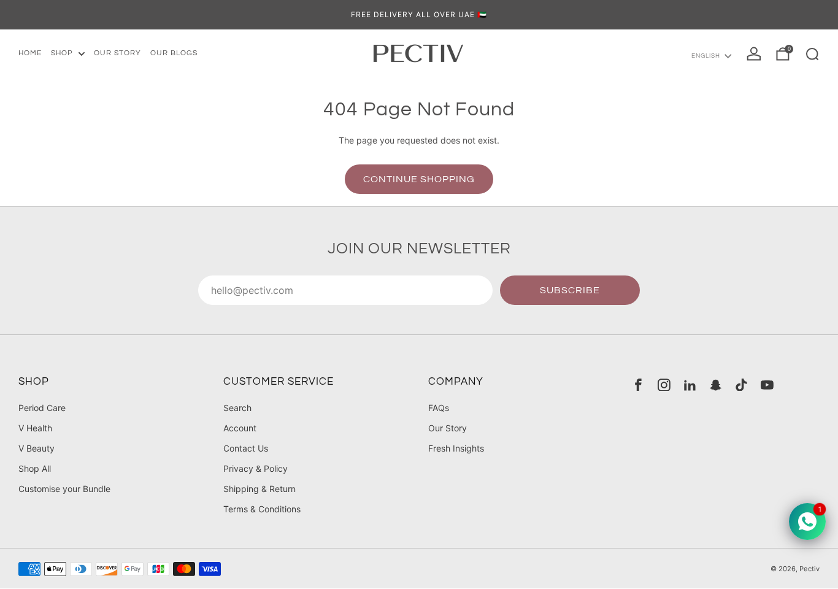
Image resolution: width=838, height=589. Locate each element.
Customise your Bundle (64, 488)
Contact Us (245, 448)
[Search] (812, 54)
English (705, 56)
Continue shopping (419, 179)
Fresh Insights (456, 448)
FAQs (438, 407)
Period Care (42, 407)
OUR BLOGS (174, 53)
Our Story (447, 428)
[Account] (754, 54)
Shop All (34, 468)
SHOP (62, 53)
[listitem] (419, 14)
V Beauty (36, 448)
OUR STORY (117, 53)
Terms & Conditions (262, 509)
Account (239, 428)
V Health (35, 428)
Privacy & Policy (255, 468)
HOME (30, 53)
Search (237, 407)
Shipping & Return (259, 488)
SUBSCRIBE (570, 290)
